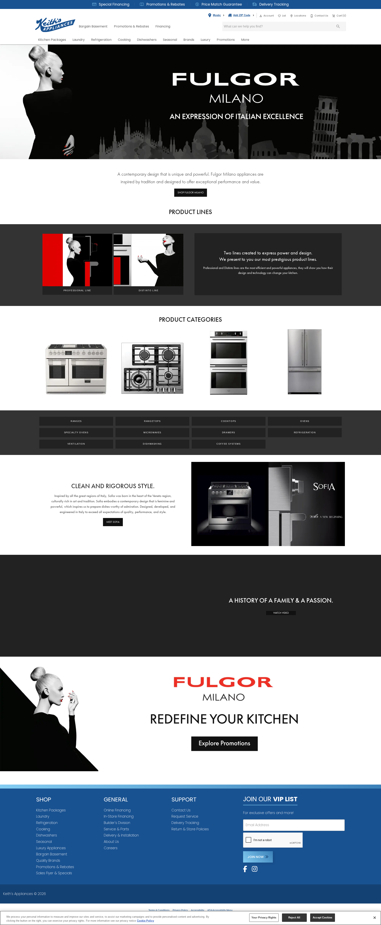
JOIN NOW (255, 857)
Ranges (76, 421)
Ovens (304, 421)
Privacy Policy (180, 910)
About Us (111, 841)
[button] (260, 16)
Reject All (294, 917)
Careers (110, 848)
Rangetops (152, 421)
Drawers (228, 432)
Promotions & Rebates (165, 4)
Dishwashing (152, 444)
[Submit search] (338, 26)
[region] (190, 918)
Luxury (205, 39)
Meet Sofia (112, 522)
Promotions (226, 39)
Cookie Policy (145, 920)
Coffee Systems (228, 444)
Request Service (184, 816)
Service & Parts (116, 829)
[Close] (374, 917)
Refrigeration (101, 39)
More (245, 39)
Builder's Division (117, 822)
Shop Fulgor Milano (191, 192)
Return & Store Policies (190, 829)
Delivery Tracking (273, 4)
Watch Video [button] (281, 612)
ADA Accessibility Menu (220, 910)
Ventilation (76, 444)
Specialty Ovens (76, 432)
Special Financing (113, 4)
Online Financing (117, 810)
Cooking (124, 39)
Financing (162, 26)
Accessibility (197, 910)
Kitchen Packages (52, 39)
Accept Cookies (322, 917)
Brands (188, 39)
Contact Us (180, 810)
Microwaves (152, 432)
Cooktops (228, 421)
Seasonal (170, 39)
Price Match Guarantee (221, 4)
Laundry (78, 39)
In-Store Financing (119, 816)
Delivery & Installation (121, 835)
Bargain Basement (93, 26)
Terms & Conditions (158, 910)
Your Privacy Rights (263, 917)
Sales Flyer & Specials (54, 873)
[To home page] (55, 22)
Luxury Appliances (51, 848)
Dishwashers (147, 39)
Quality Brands (48, 860)
